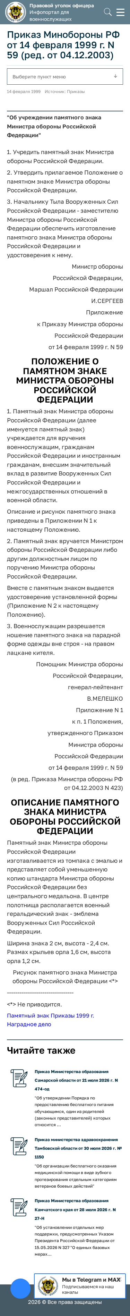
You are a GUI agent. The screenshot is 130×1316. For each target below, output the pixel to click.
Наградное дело (29, 1024)
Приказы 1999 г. (72, 1015)
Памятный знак (28, 1015)
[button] (108, 12)
